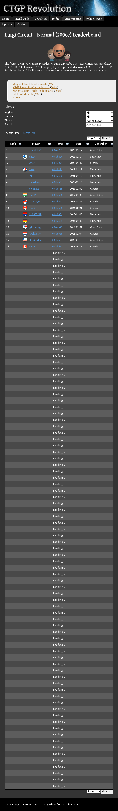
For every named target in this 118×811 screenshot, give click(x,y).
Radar (32, 246)
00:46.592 (57, 201)
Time (60, 143)
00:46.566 (57, 195)
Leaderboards (73, 18)
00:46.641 (57, 227)
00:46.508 (57, 176)
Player (36, 143)
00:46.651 (57, 240)
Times (8, 120)
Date (78, 143)
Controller (101, 143)
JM (30, 176)
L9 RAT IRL (35, 214)
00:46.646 (57, 233)
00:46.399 (57, 163)
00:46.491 (57, 169)
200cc (54, 87)
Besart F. (35, 150)
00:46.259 (57, 150)
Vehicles (10, 116)
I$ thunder (35, 240)
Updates (7, 24)
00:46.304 (57, 156)
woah (32, 163)
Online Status (94, 18)
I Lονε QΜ (35, 201)
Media (55, 18)
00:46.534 (57, 182)
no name (34, 188)
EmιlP (32, 195)
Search (8, 124)
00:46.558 (57, 188)
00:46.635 (57, 221)
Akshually (35, 233)
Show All (107, 138)
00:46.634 (57, 214)
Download (41, 18)
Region (9, 112)
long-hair (34, 182)
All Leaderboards (23, 94)
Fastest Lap (28, 133)
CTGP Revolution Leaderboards (31, 87)
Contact (21, 24)
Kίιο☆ (32, 208)
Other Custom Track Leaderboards (33, 90)
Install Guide (22, 18)
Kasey (32, 156)
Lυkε (31, 169)
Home (5, 18)
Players (17, 97)
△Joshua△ (35, 227)
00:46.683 (57, 246)
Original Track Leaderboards (30, 84)
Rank (13, 143)
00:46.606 (57, 208)
